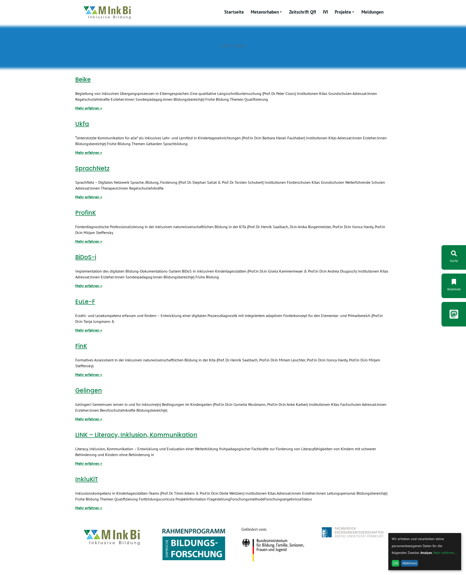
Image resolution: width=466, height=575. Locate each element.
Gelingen (88, 390)
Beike (83, 79)
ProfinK (85, 213)
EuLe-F (85, 302)
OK (395, 563)
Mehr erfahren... (445, 552)
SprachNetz (92, 168)
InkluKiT (86, 479)
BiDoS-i (85, 257)
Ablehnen (409, 563)
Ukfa (82, 124)
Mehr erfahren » (88, 108)
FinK (81, 346)
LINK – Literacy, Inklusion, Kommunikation (136, 435)
